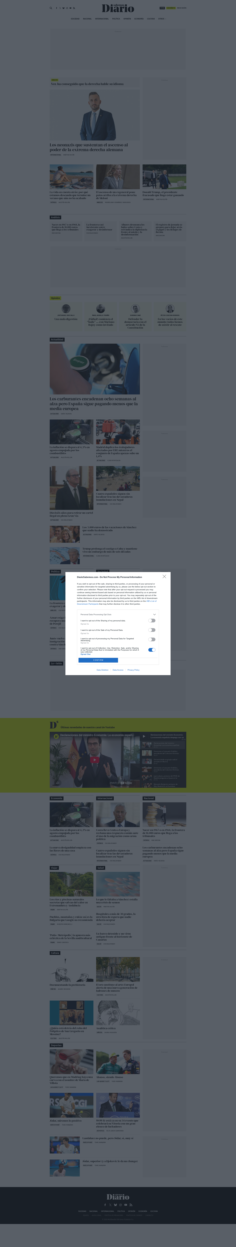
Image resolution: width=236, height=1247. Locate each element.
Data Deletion (102, 670)
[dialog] (118, 623)
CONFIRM (98, 660)
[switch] (151, 620)
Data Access (118, 670)
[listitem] (118, 614)
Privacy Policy (133, 670)
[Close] (165, 577)
